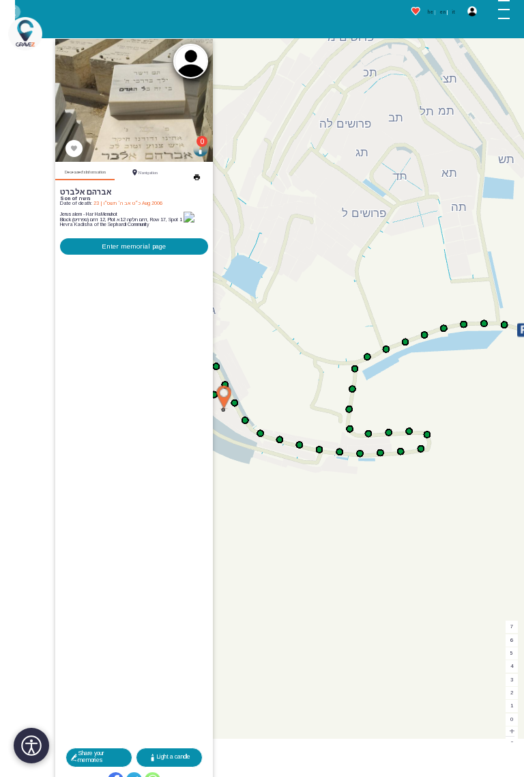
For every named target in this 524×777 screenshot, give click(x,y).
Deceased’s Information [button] (85, 172)
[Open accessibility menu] (31, 745)
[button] (508, 12)
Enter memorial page (134, 246)
